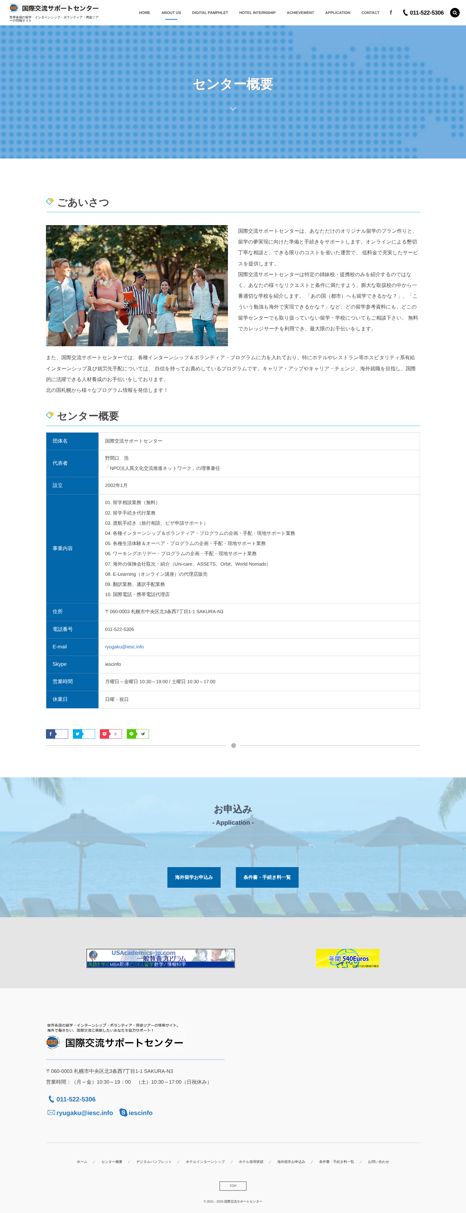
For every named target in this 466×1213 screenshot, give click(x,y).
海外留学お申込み (194, 877)
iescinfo (141, 1113)
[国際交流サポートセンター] (55, 8)
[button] (455, 12)
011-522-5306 (75, 1099)
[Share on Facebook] (391, 12)
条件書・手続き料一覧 (267, 877)
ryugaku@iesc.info (124, 647)
